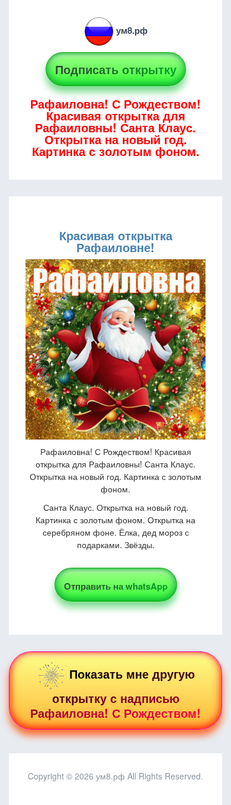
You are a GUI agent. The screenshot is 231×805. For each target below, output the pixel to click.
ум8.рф (131, 30)
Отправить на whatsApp (116, 586)
